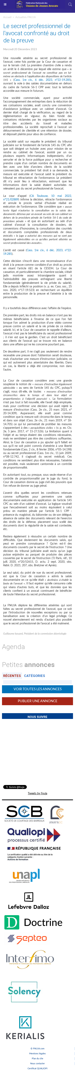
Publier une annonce (37, 701)
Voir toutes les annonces (38, 689)
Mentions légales (37, 1053)
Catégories (34, 676)
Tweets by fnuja (37, 793)
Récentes (12, 676)
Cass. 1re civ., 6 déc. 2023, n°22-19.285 (42, 80)
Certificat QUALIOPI (37, 1068)
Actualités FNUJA (25, 17)
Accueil (7, 17)
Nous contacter (37, 1063)
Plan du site (37, 1058)
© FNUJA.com (37, 1049)
